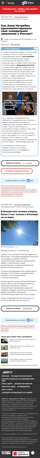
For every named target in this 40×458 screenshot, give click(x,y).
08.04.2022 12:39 (6, 17)
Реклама (5, 376)
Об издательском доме (21, 376)
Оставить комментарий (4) (17, 171)
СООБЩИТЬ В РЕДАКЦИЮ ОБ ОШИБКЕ (17, 392)
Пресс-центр (7, 384)
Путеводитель (23, 387)
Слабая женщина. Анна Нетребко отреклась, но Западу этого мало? (19, 102)
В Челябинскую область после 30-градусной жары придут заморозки (21, 353)
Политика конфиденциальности (14, 447)
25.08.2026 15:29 (6, 205)
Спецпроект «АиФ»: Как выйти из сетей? (20, 10)
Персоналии (15, 44)
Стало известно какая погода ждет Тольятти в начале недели (21, 360)
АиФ (16, 247)
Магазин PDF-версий (23, 384)
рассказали (28, 298)
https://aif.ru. (29, 443)
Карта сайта (7, 390)
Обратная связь (8, 387)
